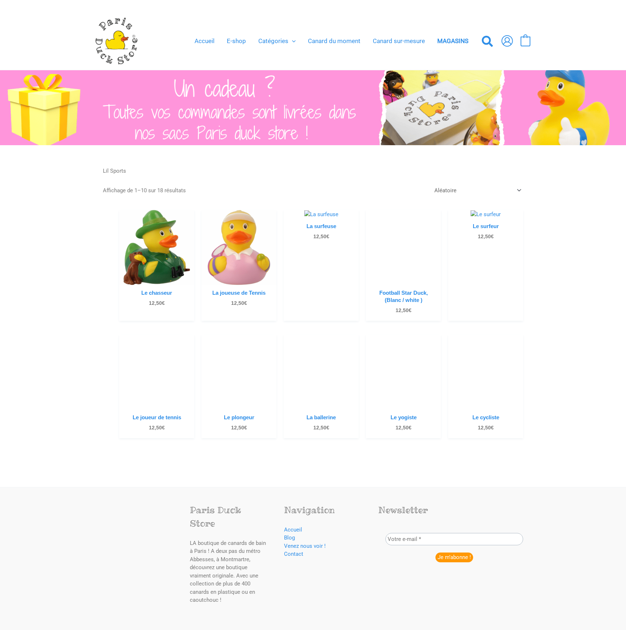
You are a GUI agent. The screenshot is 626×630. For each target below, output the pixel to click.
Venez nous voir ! (305, 546)
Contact (293, 554)
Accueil (293, 529)
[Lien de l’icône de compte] (507, 41)
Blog (289, 537)
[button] (292, 41)
